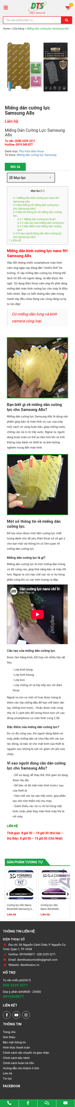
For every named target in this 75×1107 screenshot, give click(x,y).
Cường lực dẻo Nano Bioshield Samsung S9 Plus (51, 909)
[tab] (15, 167)
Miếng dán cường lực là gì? (36, 219)
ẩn (42, 190)
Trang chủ (9, 1032)
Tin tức (7, 1078)
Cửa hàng (18, 28)
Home (6, 28)
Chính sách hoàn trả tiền (18, 1063)
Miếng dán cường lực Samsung (36, 155)
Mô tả (15, 167)
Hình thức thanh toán (16, 1047)
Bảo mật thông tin (14, 1042)
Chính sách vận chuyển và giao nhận (26, 1052)
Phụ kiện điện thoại (31, 151)
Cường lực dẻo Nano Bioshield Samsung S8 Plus (20, 909)
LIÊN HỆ (15, 240)
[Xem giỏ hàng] (68, 7)
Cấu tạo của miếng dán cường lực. (41, 222)
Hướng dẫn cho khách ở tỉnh (21, 1068)
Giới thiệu (9, 1037)
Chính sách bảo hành (16, 1058)
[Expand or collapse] (50, 177)
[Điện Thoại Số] (37, 7)
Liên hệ (7, 1073)
